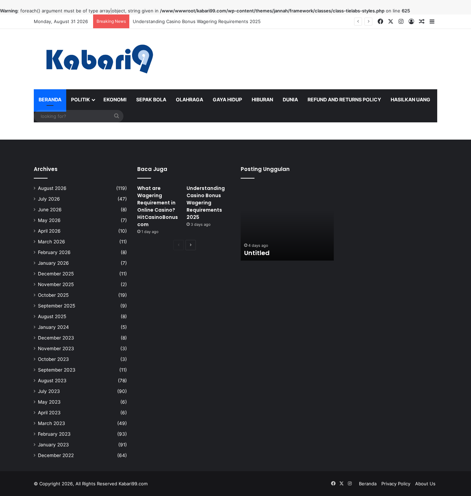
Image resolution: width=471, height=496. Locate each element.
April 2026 (49, 231)
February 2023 (54, 434)
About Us (425, 483)
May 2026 (49, 220)
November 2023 (56, 348)
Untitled (257, 253)
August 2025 (52, 316)
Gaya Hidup (227, 99)
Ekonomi (115, 99)
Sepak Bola (151, 99)
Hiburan (262, 99)
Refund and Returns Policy (344, 99)
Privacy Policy (395, 483)
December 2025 (56, 273)
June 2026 (50, 209)
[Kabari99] (97, 59)
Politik (80, 99)
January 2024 (53, 327)
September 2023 (57, 370)
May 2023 (49, 402)
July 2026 (49, 199)
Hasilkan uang (410, 99)
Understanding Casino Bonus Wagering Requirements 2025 (197, 21)
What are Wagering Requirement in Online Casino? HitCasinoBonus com (157, 206)
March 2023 (51, 423)
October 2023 (53, 359)
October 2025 (53, 295)
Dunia (290, 99)
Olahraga (189, 99)
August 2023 (52, 380)
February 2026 (54, 252)
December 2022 (56, 455)
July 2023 (49, 391)
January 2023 (53, 444)
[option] (287, 223)
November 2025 (56, 284)
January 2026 (53, 263)
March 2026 (51, 241)
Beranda (50, 99)
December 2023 (56, 338)
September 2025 (56, 305)
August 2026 (52, 188)
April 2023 (49, 412)
